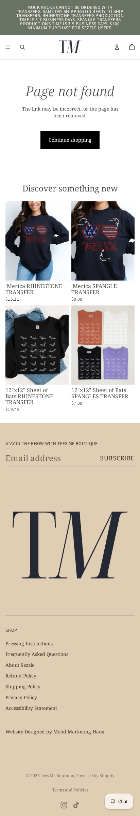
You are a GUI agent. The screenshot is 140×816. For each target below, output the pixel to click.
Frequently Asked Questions (36, 654)
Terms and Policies (70, 790)
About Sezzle (19, 665)
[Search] (22, 47)
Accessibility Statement (31, 708)
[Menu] (8, 47)
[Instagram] (64, 805)
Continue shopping (70, 140)
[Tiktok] (76, 805)
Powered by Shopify (95, 775)
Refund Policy (20, 675)
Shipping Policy (22, 686)
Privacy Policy (21, 697)
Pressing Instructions (29, 643)
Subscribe (117, 457)
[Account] (116, 47)
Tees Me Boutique (57, 775)
